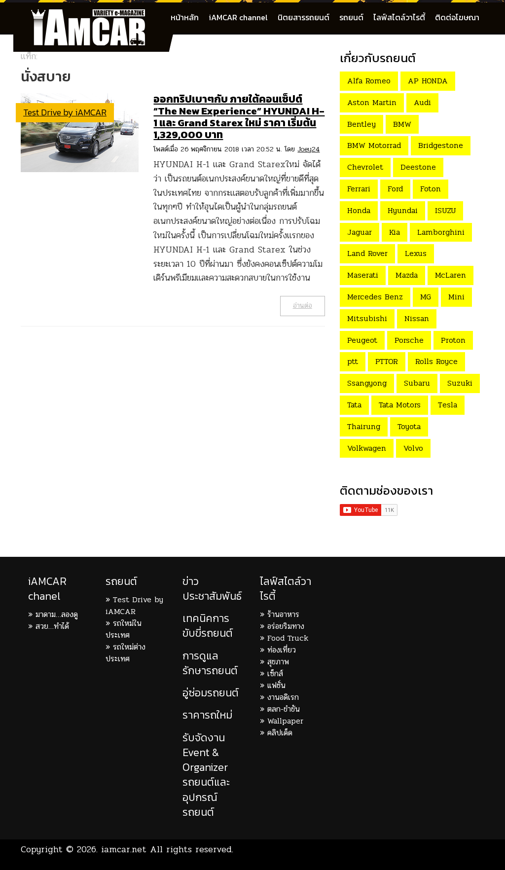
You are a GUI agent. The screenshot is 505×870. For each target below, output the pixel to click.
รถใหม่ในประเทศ (124, 629)
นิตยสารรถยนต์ (303, 17)
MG (425, 296)
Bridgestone (440, 145)
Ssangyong (367, 383)
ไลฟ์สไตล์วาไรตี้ (399, 17)
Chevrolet (365, 167)
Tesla (447, 405)
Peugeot (362, 340)
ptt (352, 361)
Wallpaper (285, 721)
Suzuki (459, 383)
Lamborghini (441, 232)
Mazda (407, 275)
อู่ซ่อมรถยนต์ (210, 693)
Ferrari (358, 188)
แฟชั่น (276, 685)
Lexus (416, 253)
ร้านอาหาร (283, 614)
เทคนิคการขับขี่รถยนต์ (207, 625)
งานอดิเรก (283, 697)
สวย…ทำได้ (52, 626)
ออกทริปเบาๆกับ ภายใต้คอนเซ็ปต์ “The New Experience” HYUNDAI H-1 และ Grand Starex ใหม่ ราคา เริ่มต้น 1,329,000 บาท (239, 116)
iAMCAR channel (238, 17)
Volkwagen (366, 448)
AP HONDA (428, 80)
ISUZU (445, 210)
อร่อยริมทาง (285, 626)
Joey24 (308, 149)
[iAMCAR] (97, 14)
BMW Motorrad (374, 145)
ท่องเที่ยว (281, 650)
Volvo (413, 448)
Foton (430, 188)
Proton (453, 340)
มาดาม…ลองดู (57, 614)
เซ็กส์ (275, 673)
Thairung (363, 426)
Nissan (416, 318)
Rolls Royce (436, 361)
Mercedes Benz (375, 296)
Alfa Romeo (369, 80)
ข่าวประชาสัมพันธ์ (212, 588)
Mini (456, 296)
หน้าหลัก (185, 17)
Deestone (418, 167)
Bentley (361, 124)
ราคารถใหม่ (207, 715)
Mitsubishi (367, 318)
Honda (358, 210)
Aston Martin (372, 102)
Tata (354, 405)
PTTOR (386, 361)
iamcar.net (123, 849)
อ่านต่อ (302, 305)
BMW (402, 124)
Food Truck (287, 638)
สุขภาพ (278, 661)
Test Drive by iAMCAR (65, 112)
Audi (422, 102)
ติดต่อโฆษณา (457, 17)
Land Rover (367, 253)
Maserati (362, 275)
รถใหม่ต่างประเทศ (125, 653)
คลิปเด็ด (279, 732)
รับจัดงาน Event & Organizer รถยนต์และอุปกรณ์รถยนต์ (206, 774)
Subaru (417, 383)
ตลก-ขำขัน (283, 709)
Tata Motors (400, 405)
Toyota (409, 426)
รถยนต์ (351, 17)
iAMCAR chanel (47, 588)
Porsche (409, 340)
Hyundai (403, 210)
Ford (395, 188)
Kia (394, 232)
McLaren (450, 275)
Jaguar (359, 232)
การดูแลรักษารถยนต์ (210, 663)
